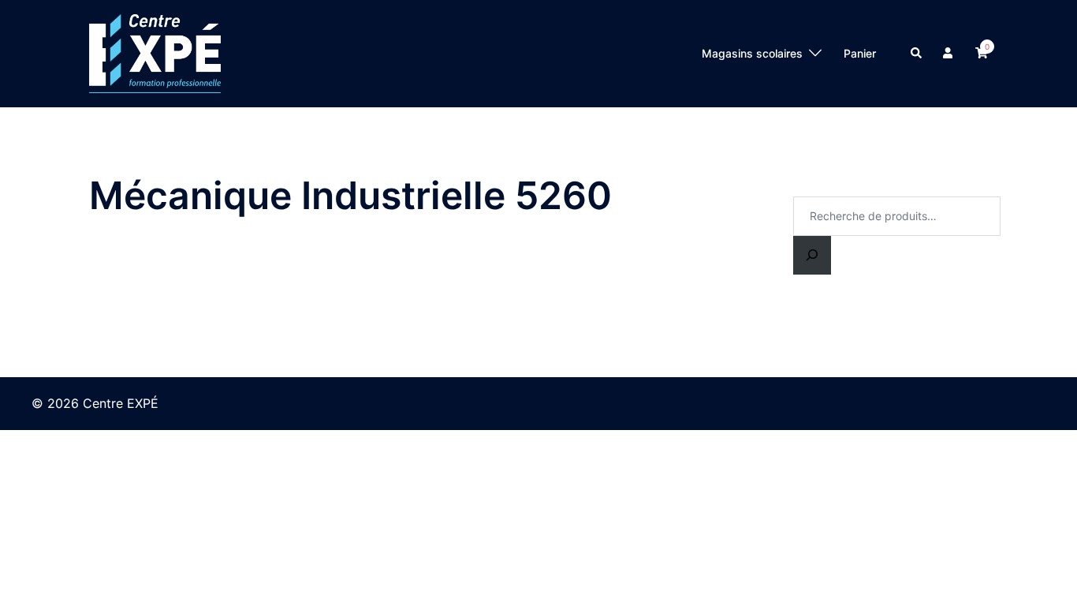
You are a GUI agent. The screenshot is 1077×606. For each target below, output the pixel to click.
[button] (917, 53)
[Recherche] (812, 255)
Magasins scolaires (752, 53)
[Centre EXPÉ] (155, 52)
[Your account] (949, 53)
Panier (860, 53)
